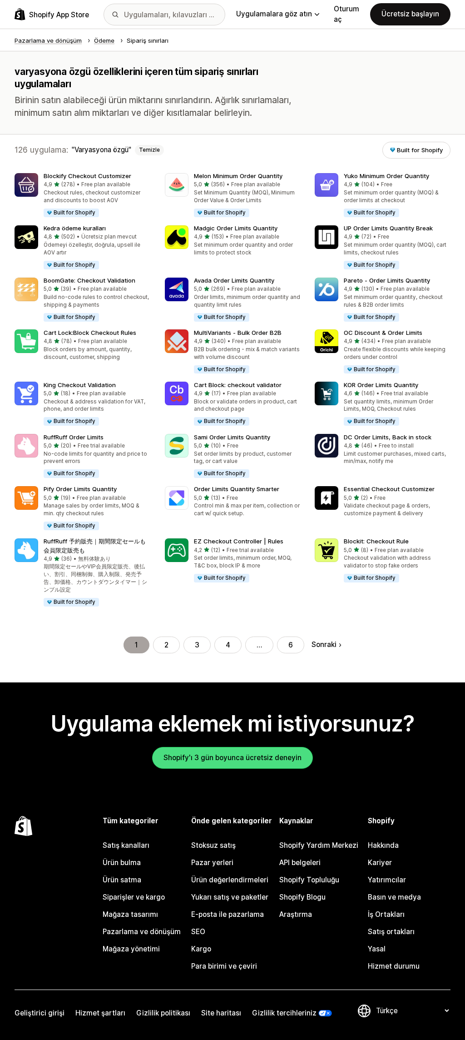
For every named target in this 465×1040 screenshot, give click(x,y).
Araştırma (295, 914)
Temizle (149, 150)
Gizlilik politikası (163, 1013)
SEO (198, 931)
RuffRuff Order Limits (74, 437)
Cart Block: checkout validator (238, 384)
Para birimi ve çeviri (224, 966)
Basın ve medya (394, 897)
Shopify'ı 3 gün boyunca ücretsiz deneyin (232, 757)
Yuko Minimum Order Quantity (386, 175)
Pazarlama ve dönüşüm (142, 931)
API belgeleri (300, 862)
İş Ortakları (386, 914)
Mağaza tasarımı (130, 914)
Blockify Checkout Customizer (87, 175)
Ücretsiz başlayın (410, 14)
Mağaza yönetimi (131, 949)
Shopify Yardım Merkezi (318, 845)
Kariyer (380, 862)
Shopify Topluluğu (309, 880)
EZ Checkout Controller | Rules (238, 541)
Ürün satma (122, 880)
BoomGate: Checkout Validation (89, 280)
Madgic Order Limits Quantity (235, 228)
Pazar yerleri (212, 862)
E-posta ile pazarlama (227, 914)
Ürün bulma (122, 862)
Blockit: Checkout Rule (376, 541)
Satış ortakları (391, 931)
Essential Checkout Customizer (389, 489)
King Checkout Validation (80, 384)
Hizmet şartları (100, 1013)
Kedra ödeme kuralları (75, 228)
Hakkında (383, 845)
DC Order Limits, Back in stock (387, 437)
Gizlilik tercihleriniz (284, 1013)
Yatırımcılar (387, 880)
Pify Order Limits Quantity (80, 489)
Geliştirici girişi (39, 1013)
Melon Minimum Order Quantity (238, 175)
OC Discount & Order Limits (383, 332)
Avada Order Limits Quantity (234, 280)
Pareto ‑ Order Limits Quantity (387, 280)
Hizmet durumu (394, 966)
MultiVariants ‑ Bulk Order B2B (238, 332)
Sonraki (324, 644)
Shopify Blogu (302, 897)
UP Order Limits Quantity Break (388, 228)
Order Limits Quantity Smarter (236, 489)
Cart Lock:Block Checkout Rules (90, 332)
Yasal (377, 949)
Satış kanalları (126, 845)
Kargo (201, 949)
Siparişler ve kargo (134, 897)
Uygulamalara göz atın (274, 14)
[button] (82, 195)
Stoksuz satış (213, 845)
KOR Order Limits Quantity (381, 384)
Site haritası (221, 1013)
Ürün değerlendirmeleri (229, 880)
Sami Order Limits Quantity (232, 437)
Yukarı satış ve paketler (229, 897)
